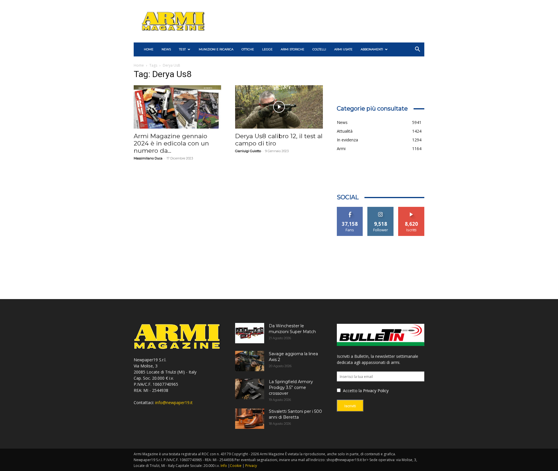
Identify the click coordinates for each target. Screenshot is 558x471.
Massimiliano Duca (148, 158)
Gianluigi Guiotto (248, 151)
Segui (380, 209)
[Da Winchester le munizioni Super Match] (249, 333)
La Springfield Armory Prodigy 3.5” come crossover (291, 387)
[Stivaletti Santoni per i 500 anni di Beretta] (249, 418)
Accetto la (352, 390)
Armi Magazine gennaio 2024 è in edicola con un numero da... (171, 143)
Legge (267, 49)
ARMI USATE (343, 49)
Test (182, 49)
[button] (417, 50)
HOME (148, 49)
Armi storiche (292, 49)
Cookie (236, 465)
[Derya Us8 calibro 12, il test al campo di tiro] (279, 107)
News (166, 49)
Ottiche (248, 49)
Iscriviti (411, 209)
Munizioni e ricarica (216, 49)
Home (139, 65)
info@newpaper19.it (174, 402)
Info (224, 465)
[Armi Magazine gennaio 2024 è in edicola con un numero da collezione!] (177, 107)
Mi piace (350, 209)
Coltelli (319, 49)
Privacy (251, 465)
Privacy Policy (376, 390)
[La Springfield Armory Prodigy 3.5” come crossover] (249, 389)
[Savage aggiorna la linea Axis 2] (249, 361)
